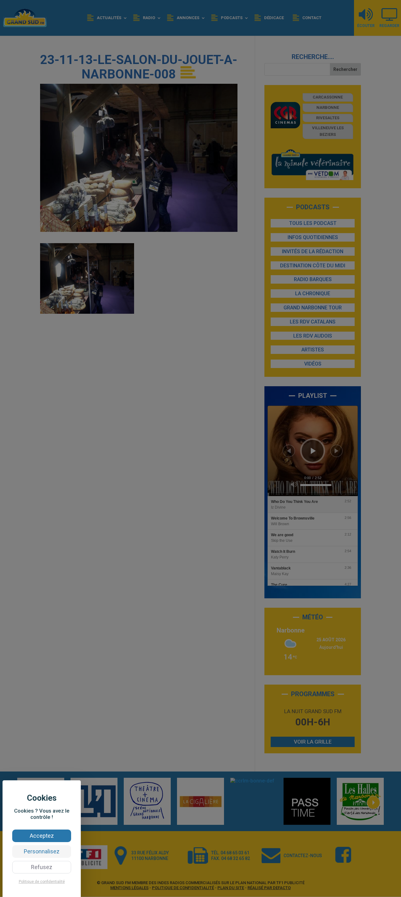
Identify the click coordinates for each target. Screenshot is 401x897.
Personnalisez (42, 851)
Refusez (41, 867)
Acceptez (42, 835)
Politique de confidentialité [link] (42, 881)
